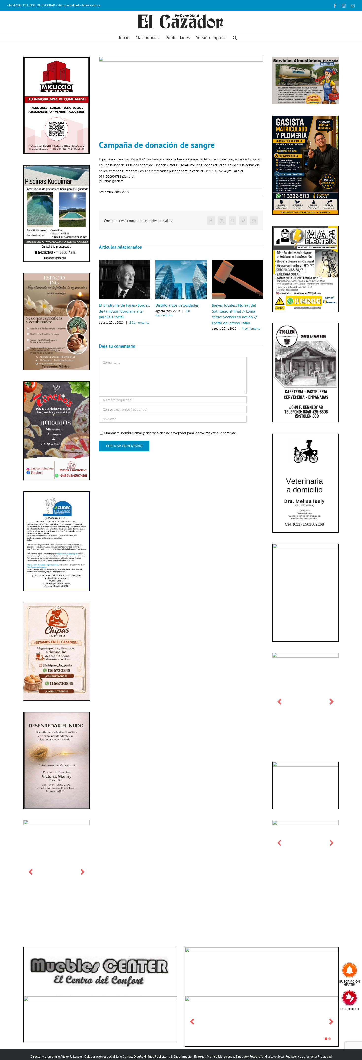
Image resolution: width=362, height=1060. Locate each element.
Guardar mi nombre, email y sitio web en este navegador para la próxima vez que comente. (170, 433)
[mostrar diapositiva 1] (326, 1038)
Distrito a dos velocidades (177, 305)
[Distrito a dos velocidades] (181, 262)
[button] (235, 37)
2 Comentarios (139, 322)
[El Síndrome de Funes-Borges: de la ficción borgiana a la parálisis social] (124, 262)
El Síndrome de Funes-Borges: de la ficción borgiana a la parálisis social (124, 311)
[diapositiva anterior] (30, 872)
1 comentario (251, 328)
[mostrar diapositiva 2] (329, 1038)
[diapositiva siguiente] (82, 872)
